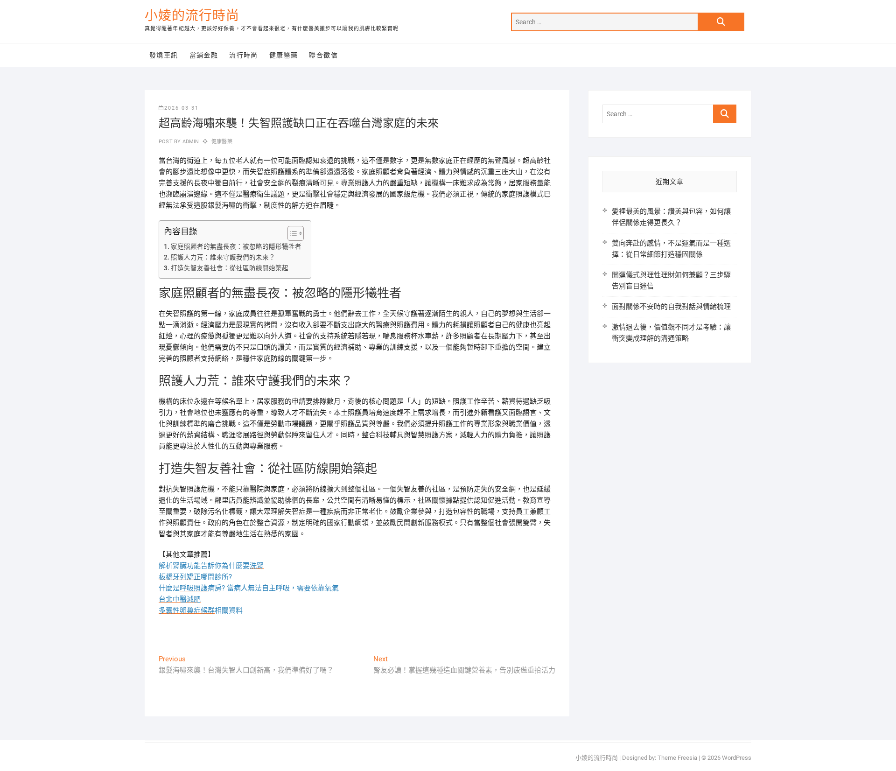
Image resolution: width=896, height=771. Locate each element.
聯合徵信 (323, 55)
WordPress (736, 757)
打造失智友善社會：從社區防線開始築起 (229, 268)
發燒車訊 (163, 55)
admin (190, 142)
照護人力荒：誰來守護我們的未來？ (223, 257)
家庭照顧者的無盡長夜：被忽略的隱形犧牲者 (236, 246)
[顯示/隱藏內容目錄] (290, 233)
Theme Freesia (677, 757)
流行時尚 (243, 55)
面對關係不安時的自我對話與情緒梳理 (671, 306)
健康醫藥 (283, 55)
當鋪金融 (203, 55)
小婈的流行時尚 (192, 15)
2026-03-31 (181, 108)
